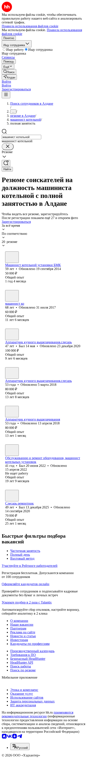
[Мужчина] (12, 257)
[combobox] (21, 137)
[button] (6, 81)
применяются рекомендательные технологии (37, 714)
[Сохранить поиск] (6, 163)
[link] (9, 71)
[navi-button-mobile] (6, 94)
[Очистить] (8, 146)
